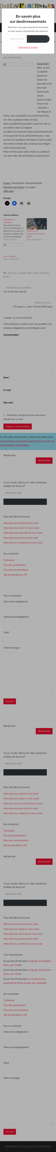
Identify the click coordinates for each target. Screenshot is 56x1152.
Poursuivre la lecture (28, 47)
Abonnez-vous (38, 38)
